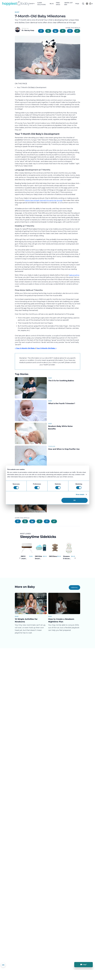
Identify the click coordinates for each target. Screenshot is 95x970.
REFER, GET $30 (68, 3)
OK (74, 500)
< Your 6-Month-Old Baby (25, 348)
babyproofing (74, 275)
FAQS (77, 3)
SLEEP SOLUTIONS (41, 3)
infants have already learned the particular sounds (43, 200)
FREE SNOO (58, 3)
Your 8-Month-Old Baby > (46, 348)
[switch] (37, 487)
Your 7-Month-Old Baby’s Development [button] (31, 87)
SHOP (32, 4)
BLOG (52, 3)
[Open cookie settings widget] (3, 965)
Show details (80, 494)
